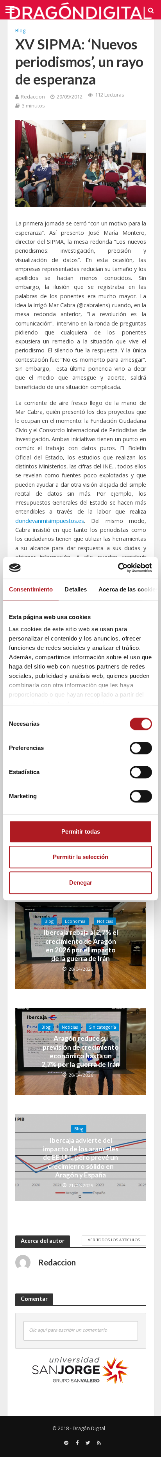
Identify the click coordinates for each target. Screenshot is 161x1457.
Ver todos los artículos (114, 1239)
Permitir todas (80, 831)
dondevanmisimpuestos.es (49, 520)
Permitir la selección (80, 856)
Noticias (105, 921)
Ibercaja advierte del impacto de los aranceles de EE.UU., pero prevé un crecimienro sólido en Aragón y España (80, 1157)
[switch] (141, 748)
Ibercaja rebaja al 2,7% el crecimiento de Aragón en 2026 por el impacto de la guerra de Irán (80, 945)
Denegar (80, 882)
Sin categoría (102, 1027)
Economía (75, 921)
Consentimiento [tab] (31, 589)
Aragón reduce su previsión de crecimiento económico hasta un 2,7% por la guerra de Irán (80, 1052)
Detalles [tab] (75, 589)
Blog (20, 30)
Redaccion (33, 96)
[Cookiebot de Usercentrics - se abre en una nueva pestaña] (118, 568)
